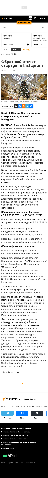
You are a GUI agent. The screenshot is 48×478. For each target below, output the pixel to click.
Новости (6, 38)
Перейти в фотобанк (30, 102)
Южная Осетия (7, 372)
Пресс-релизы (24, 432)
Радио (4, 406)
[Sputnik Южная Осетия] (7, 19)
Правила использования (21, 428)
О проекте (5, 428)
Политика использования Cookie (14, 439)
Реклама (13, 432)
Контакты (5, 432)
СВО (12, 406)
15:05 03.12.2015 (8, 70)
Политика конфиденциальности (14, 435)
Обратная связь (7, 448)
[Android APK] (9, 455)
